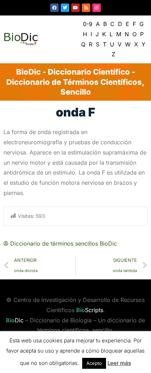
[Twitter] (65, 8)
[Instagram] (96, 8)
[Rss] (86, 8)
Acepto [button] (94, 363)
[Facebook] (54, 8)
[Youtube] (75, 8)
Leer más (119, 363)
